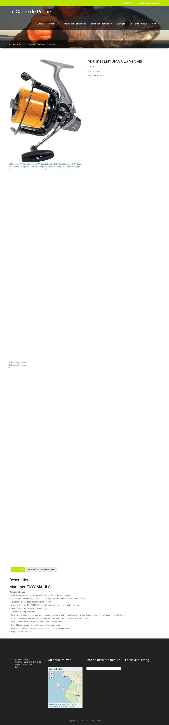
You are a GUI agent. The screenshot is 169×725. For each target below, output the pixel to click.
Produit (22, 44)
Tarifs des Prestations (101, 23)
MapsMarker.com (54, 704)
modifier (71, 706)
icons (67, 704)
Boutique (121, 23)
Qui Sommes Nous (138, 23)
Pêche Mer (54, 23)
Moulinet (100, 75)
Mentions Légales (22, 659)
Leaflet (63, 704)
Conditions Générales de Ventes (28, 662)
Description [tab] (18, 569)
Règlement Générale (23, 664)
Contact (155, 23)
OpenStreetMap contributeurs (58, 706)
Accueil (40, 23)
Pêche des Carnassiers (75, 23)
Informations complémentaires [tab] (41, 569)
